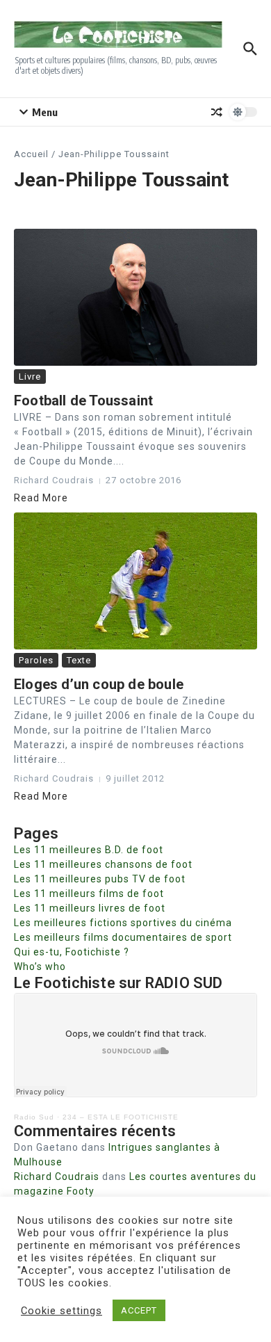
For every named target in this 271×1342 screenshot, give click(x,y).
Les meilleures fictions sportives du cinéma (123, 922)
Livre (30, 376)
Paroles (36, 660)
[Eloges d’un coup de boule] (135, 580)
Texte (79, 660)
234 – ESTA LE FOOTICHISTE (121, 1117)
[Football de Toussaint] (135, 297)
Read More (41, 497)
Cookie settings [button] (61, 1310)
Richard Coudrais (56, 1176)
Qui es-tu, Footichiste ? (71, 951)
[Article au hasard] (216, 112)
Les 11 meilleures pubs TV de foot (100, 878)
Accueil (31, 154)
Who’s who (40, 966)
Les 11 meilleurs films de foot (89, 893)
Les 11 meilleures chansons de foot (103, 864)
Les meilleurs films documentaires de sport (123, 937)
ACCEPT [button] (139, 1310)
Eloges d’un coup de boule (98, 684)
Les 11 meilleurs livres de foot (89, 908)
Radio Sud (34, 1117)
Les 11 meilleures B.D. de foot (88, 849)
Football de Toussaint (83, 400)
